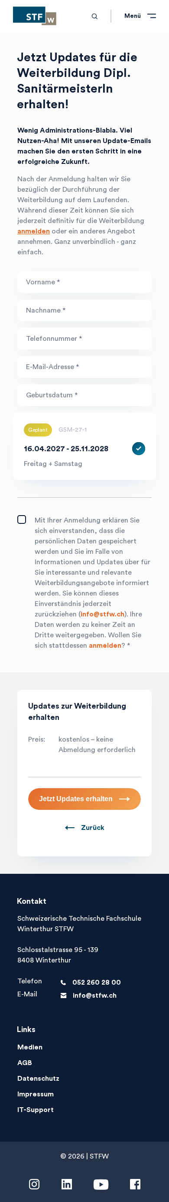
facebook (135, 1184)
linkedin (67, 1184)
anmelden (33, 231)
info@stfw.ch (102, 614)
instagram (34, 1184)
